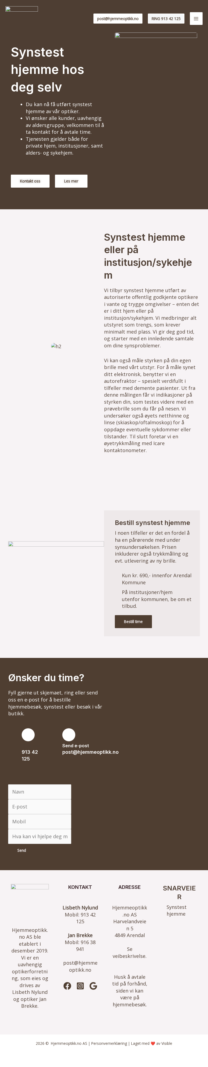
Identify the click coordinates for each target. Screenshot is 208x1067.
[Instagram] (80, 986)
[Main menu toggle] (196, 18)
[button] (117, 19)
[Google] (93, 986)
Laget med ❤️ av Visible (151, 1043)
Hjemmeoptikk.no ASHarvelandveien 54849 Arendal (129, 921)
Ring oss (31, 745)
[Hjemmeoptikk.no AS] (21, 18)
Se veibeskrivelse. (130, 952)
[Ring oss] (28, 734)
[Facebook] (67, 986)
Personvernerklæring (109, 1043)
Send (21, 850)
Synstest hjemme (177, 910)
